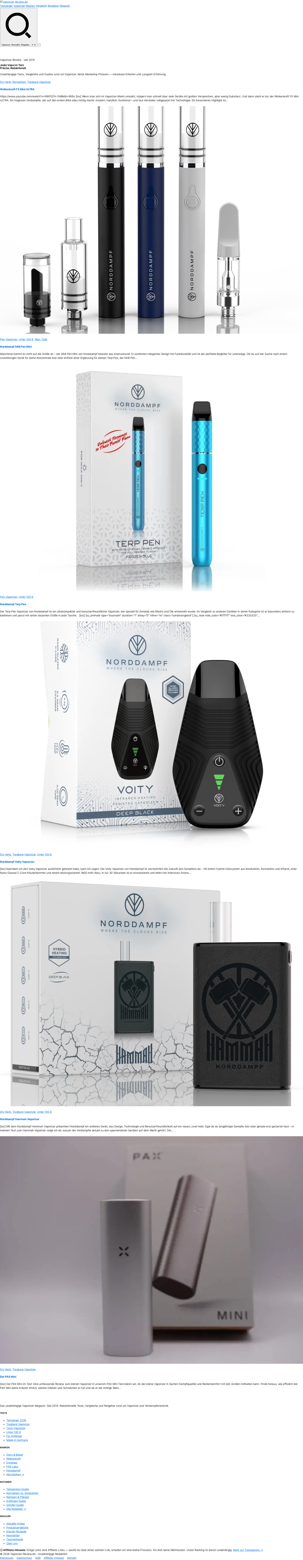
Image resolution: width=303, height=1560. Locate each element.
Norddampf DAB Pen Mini (16, 346)
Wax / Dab (41, 339)
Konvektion (19, 82)
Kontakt (71, 1558)
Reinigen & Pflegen (17, 1497)
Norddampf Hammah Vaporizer (19, 1119)
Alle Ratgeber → (16, 1509)
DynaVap (11, 1462)
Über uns (12, 1543)
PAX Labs (12, 1466)
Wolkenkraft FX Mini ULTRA (17, 89)
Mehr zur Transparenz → (248, 1550)
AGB (38, 1558)
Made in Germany (17, 1440)
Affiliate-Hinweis (54, 1558)
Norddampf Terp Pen (13, 604)
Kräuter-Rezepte (16, 1531)
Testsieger (6, 5)
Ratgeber (53, 5)
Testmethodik (14, 1539)
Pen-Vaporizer (8, 339)
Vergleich (41, 5)
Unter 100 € (26, 339)
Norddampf (13, 1470)
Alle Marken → (15, 1474)
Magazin (65, 5)
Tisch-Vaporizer (15, 1428)
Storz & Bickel (14, 1454)
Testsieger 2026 (16, 1420)
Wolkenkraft (13, 1458)
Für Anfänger (14, 1436)
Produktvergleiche (17, 1527)
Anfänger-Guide (16, 1501)
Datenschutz (24, 1558)
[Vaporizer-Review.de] (14, 1)
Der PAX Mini (8, 1376)
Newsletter (13, 1535)
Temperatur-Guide (17, 1489)
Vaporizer (19, 5)
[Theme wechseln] (39, 44)
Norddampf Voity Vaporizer (17, 861)
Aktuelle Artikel (15, 1523)
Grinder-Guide (15, 1505)
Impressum (6, 1558)
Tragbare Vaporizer (39, 82)
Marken (30, 5)
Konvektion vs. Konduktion (22, 1493)
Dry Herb (5, 82)
